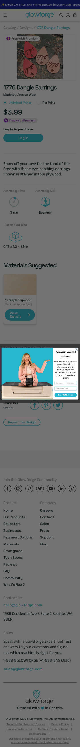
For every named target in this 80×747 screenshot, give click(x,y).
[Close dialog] (76, 349)
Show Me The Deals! (66, 395)
